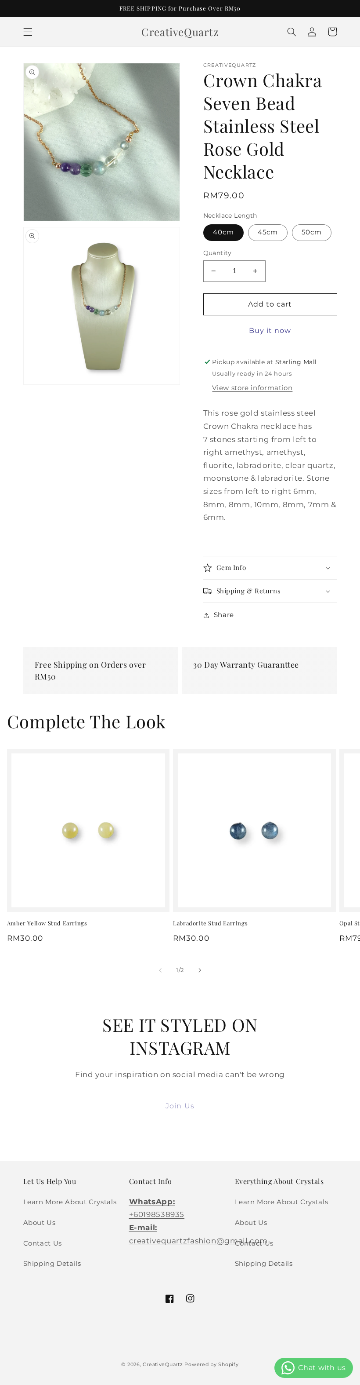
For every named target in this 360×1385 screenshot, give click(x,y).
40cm (223, 232)
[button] (28, 32)
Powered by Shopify (211, 1364)
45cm (268, 232)
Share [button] (224, 615)
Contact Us (42, 1243)
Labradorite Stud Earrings (210, 923)
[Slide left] (160, 970)
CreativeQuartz (163, 1364)
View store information (252, 388)
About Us (39, 1223)
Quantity (217, 252)
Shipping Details (52, 1264)
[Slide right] (199, 970)
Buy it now (270, 330)
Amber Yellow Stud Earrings (47, 923)
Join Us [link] (180, 1106)
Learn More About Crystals (70, 1202)
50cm (312, 232)
